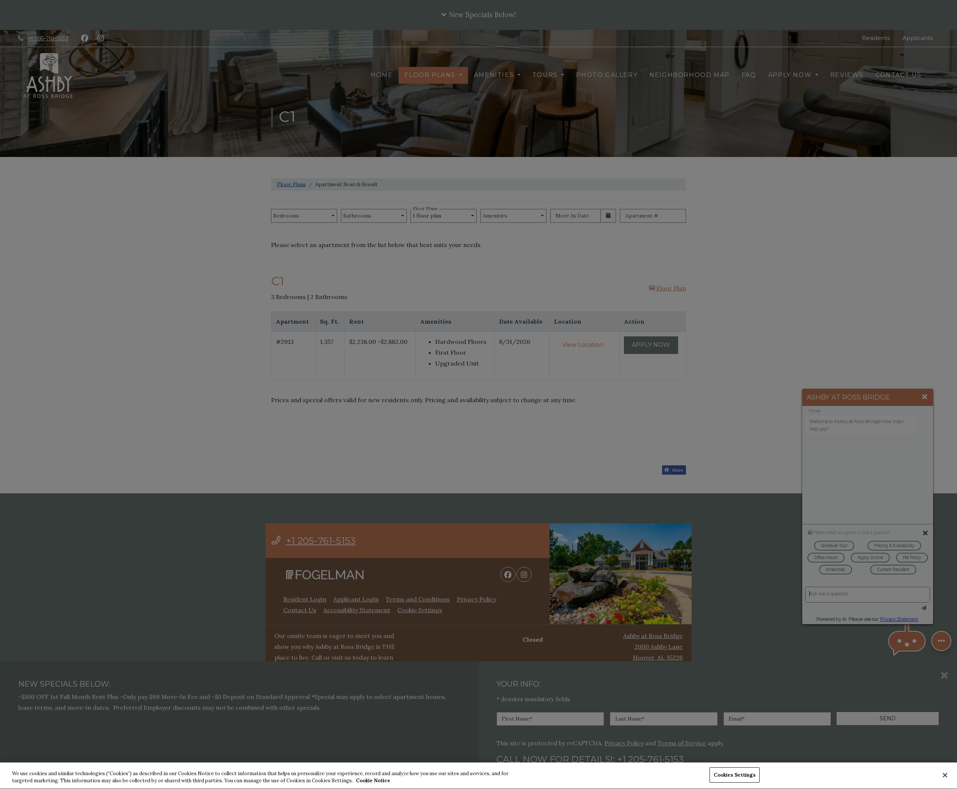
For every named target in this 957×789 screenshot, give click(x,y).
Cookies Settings (735, 775)
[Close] (945, 775)
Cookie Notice (373, 781)
